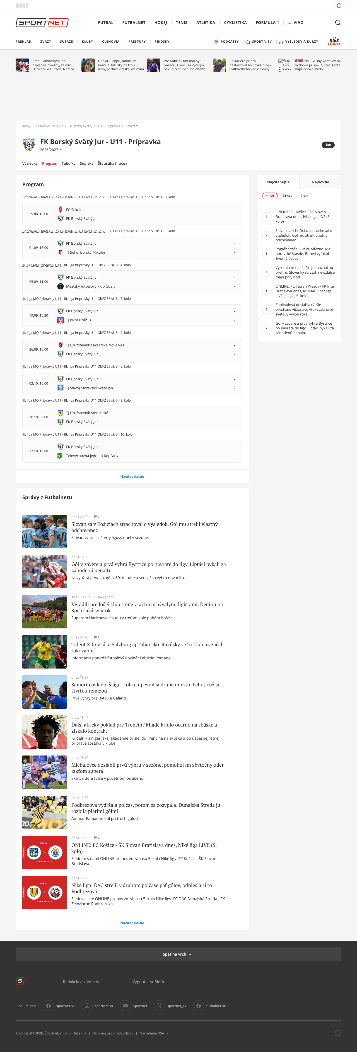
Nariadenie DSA (152, 1033)
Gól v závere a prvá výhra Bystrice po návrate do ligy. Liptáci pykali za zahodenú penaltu (148, 567)
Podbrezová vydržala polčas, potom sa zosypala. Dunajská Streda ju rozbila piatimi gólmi (145, 808)
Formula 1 (267, 22)
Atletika (205, 22)
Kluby (26, 126)
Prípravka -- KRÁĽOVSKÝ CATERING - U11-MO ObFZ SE (64, 197)
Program (49, 163)
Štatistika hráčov (112, 163)
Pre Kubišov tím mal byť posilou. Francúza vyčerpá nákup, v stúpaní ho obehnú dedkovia (185, 65)
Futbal (106, 22)
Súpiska (86, 163)
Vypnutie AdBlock (148, 981)
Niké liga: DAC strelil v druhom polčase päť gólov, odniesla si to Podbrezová (141, 888)
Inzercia (80, 1033)
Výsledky (30, 163)
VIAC (298, 22)
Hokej (161, 22)
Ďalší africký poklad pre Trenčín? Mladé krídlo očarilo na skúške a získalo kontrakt (144, 728)
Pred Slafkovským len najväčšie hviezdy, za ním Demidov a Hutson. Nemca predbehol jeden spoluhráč (53, 65)
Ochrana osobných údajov (113, 1033)
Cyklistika (235, 22)
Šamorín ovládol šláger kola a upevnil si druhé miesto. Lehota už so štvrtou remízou (146, 688)
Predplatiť (299, 5)
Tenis (181, 22)
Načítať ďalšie (132, 476)
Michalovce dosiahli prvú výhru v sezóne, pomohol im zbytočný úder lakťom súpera (147, 768)
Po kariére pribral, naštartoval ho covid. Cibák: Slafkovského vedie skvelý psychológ (251, 65)
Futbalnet (134, 22)
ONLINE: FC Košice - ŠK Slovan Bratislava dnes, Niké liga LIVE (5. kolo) (144, 848)
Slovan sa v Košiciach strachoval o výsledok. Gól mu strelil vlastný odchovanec (144, 527)
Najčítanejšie (278, 181)
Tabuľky (68, 163)
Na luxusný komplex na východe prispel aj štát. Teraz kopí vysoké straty (318, 65)
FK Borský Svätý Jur (49, 126)
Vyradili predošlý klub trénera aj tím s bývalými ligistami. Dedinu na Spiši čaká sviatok (147, 607)
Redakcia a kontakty (81, 981)
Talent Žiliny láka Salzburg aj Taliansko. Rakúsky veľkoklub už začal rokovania (146, 647)
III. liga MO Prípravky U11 (41, 265)
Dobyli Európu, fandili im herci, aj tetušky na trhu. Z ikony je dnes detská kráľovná (121, 65)
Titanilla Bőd (81, 597)
